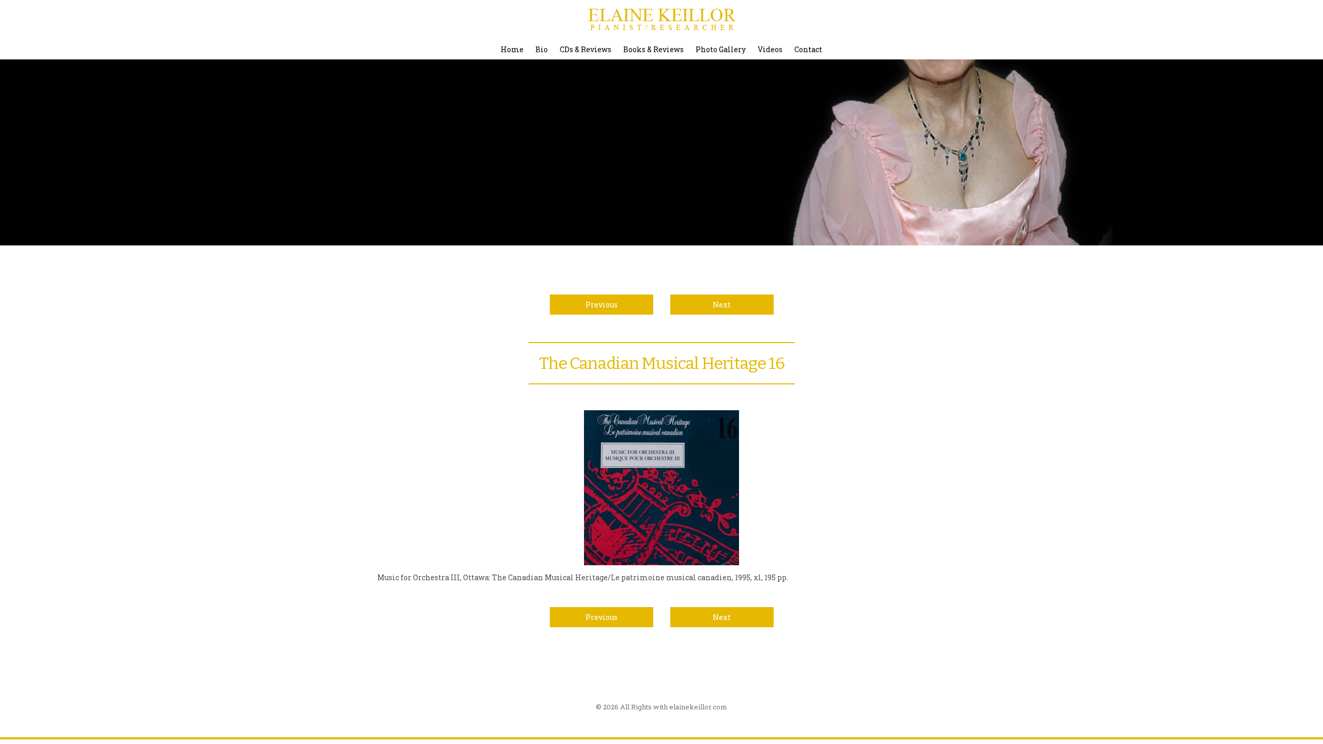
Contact (808, 49)
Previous (602, 304)
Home (512, 49)
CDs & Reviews (585, 49)
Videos (770, 49)
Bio (541, 49)
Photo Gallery (721, 49)
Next (722, 304)
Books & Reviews (653, 49)
